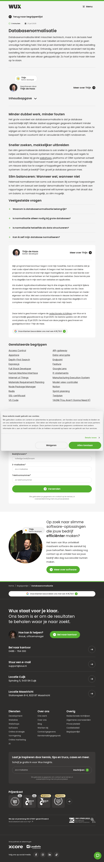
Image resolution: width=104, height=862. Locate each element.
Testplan (58, 395)
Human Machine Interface (23, 373)
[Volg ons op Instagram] (43, 854)
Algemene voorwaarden (78, 719)
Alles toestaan (85, 445)
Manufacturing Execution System (71, 377)
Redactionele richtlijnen (78, 716)
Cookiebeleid (72, 727)
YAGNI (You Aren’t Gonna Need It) (71, 400)
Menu (89, 6)
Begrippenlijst (23, 586)
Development (15, 716)
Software (13, 727)
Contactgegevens (47, 731)
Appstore (14, 355)
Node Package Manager (22, 386)
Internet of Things (19, 377)
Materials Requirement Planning (26, 382)
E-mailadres (19, 464)
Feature (57, 364)
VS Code (13, 400)
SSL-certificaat (17, 395)
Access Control (17, 350)
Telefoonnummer (21, 475)
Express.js (14, 364)
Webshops (14, 723)
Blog (40, 723)
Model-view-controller (65, 382)
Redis (12, 391)
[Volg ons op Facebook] (36, 854)
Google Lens (60, 368)
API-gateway (60, 350)
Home (11, 586)
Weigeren (51, 445)
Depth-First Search (19, 359)
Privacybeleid (73, 723)
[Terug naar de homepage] (15, 6)
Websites (13, 719)
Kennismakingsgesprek (49, 735)
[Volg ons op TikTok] (56, 854)
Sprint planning (61, 391)
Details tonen (91, 438)
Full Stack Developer (20, 368)
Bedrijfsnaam (19, 454)
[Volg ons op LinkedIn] (50, 854)
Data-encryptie (61, 355)
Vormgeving (15, 735)
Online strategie (17, 731)
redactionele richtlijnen (60, 313)
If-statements (60, 373)
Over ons (42, 719)
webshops (46, 158)
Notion (56, 386)
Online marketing (17, 739)
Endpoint (58, 359)
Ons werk (42, 716)
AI (10, 743)
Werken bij (43, 727)
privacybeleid (63, 499)
